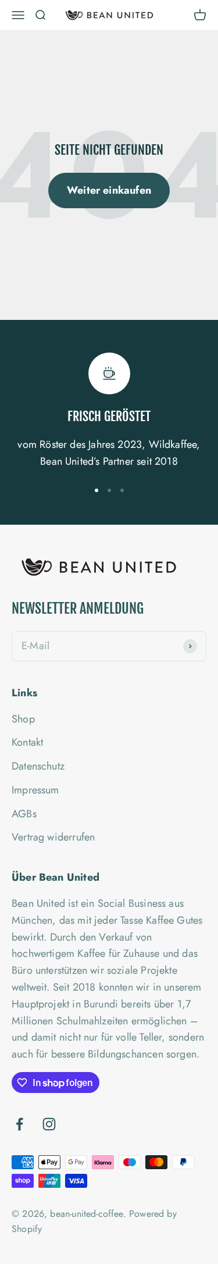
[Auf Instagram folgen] (49, 1124)
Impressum (35, 789)
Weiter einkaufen (109, 190)
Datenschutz (38, 766)
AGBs (24, 813)
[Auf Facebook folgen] (19, 1124)
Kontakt (27, 742)
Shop (23, 719)
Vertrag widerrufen (53, 837)
